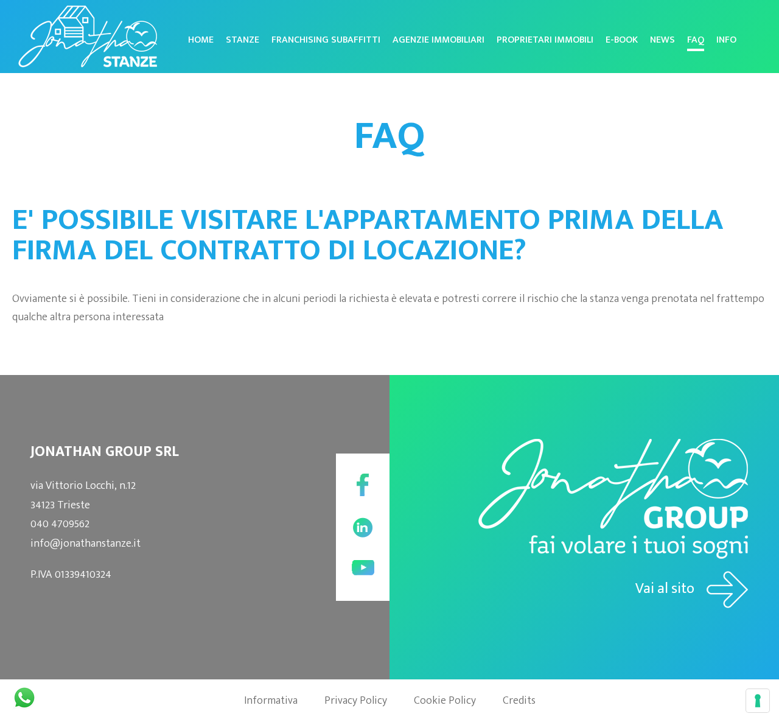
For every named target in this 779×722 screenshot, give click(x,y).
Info (726, 40)
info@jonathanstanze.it (85, 543)
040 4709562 (59, 524)
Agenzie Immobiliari (438, 40)
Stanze (242, 40)
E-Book (622, 40)
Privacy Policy (355, 701)
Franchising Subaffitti (325, 40)
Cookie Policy (445, 701)
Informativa (271, 701)
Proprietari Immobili (545, 40)
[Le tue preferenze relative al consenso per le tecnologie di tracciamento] (757, 700)
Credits (519, 701)
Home (201, 40)
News (662, 40)
